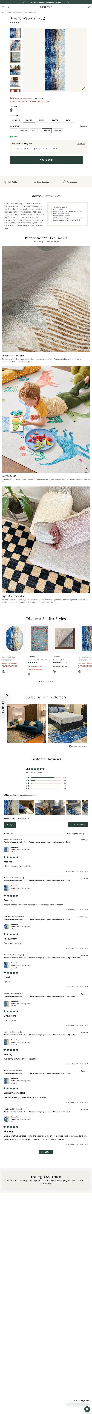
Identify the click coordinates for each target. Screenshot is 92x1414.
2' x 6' (14, 131)
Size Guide (83, 126)
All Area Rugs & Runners (15, 12)
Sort (69, 834)
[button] (16, 22)
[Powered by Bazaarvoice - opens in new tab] (78, 746)
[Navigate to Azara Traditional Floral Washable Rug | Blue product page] (40, 638)
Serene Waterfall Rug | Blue (21, 851)
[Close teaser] (7, 695)
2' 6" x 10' (23, 131)
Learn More (81, 144)
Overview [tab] (37, 195)
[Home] (46, 7)
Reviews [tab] (9, 818)
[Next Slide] (86, 807)
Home (3, 12)
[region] (46, 807)
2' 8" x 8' (46, 131)
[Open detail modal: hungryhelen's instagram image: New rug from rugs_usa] (26, 723)
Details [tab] (48, 195)
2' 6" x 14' (35, 131)
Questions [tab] (23, 818)
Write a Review (80, 825)
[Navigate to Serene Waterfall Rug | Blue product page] (14, 638)
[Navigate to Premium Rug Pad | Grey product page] (65, 638)
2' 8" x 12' (57, 131)
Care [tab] (57, 195)
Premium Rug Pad (58, 660)
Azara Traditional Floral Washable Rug (39, 660)
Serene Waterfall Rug (30, 12)
